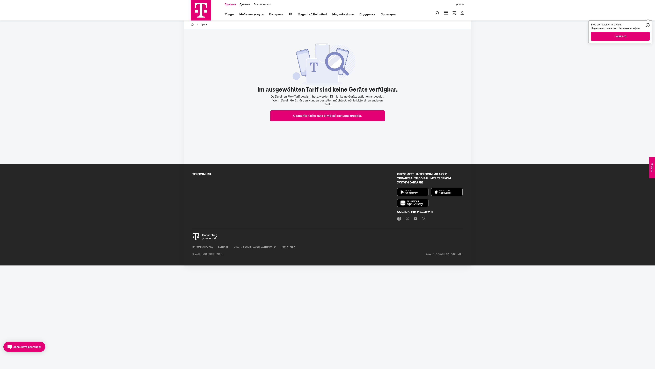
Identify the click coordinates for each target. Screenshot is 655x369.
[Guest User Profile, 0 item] (454, 13)
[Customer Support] (446, 13)
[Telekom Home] (201, 10)
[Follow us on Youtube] (415, 219)
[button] (462, 13)
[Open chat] (24, 347)
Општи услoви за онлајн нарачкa (255, 246)
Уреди (229, 14)
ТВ (290, 14)
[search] (438, 13)
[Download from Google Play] (412, 192)
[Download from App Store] (447, 192)
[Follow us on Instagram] (424, 219)
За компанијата (202, 246)
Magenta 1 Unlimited (312, 14)
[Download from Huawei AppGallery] (412, 203)
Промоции (388, 14)
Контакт (223, 246)
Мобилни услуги (251, 14)
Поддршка (367, 14)
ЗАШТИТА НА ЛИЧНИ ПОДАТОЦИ (444, 253)
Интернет (276, 14)
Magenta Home (343, 14)
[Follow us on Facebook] (399, 219)
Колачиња (288, 246)
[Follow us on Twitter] (407, 219)
